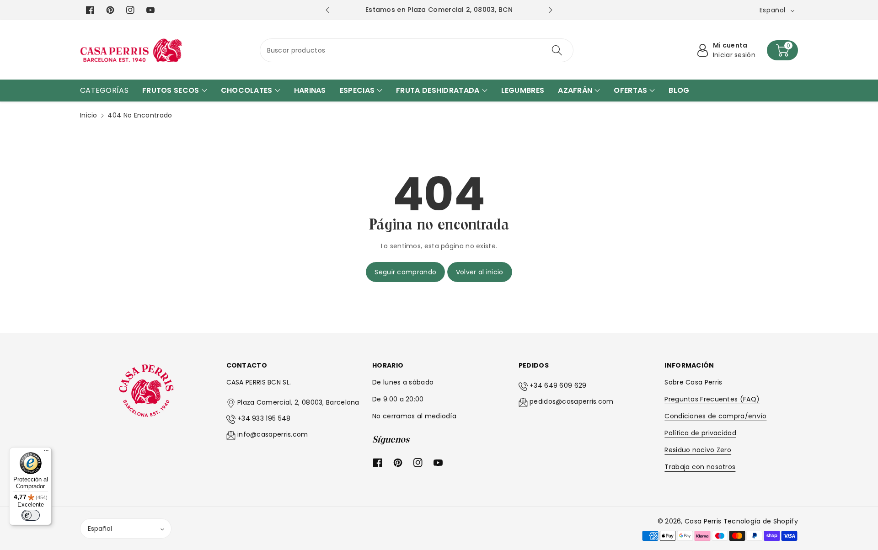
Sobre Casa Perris (693, 382)
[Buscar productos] (557, 50)
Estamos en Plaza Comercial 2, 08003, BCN (439, 9)
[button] (782, 50)
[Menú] (46, 452)
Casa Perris (703, 521)
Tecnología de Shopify (760, 521)
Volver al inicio (479, 272)
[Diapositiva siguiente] (550, 10)
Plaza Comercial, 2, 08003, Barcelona (298, 402)
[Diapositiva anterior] (327, 10)
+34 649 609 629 (558, 385)
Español (100, 528)
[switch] (30, 515)
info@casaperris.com (272, 434)
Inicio (88, 115)
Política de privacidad (700, 433)
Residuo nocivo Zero (697, 449)
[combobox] (416, 50)
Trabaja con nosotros (699, 466)
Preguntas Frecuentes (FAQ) (712, 399)
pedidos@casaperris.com (572, 401)
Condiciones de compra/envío (715, 416)
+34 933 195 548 (264, 418)
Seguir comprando (405, 272)
